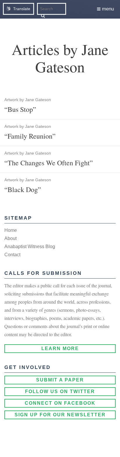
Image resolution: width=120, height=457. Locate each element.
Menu (107, 9)
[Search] (43, 15)
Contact (12, 254)
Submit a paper (60, 379)
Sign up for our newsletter (60, 414)
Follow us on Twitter (60, 391)
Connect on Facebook (60, 403)
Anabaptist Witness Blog (29, 246)
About (10, 238)
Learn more (60, 348)
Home (10, 230)
